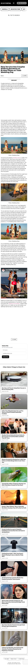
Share (25, 75)
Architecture (15, 9)
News (2, 75)
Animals (5, 9)
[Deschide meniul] (13, 3)
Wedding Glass (16, 157)
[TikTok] (25, 3)
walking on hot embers (14, 303)
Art (24, 9)
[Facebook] (18, 3)
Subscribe (5, 356)
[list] (14, 9)
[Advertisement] (14, 32)
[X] (22, 3)
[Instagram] (20, 3)
